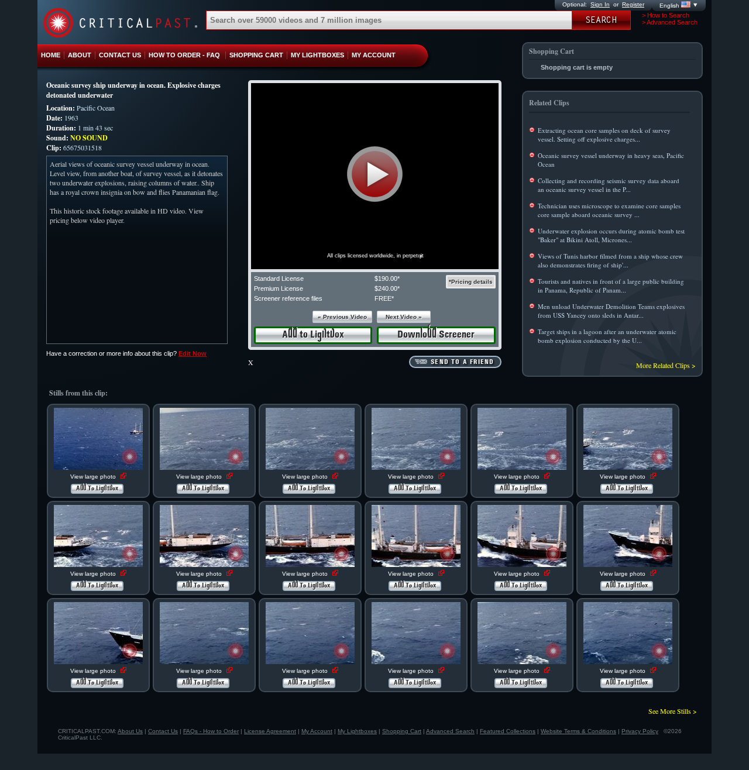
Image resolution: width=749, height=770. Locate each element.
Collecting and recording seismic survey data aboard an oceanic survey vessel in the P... (608, 185)
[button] (375, 174)
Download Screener (436, 335)
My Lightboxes (357, 731)
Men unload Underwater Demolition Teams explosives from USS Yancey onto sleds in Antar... (611, 310)
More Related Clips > (666, 365)
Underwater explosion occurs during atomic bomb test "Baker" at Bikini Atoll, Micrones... (611, 235)
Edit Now (192, 353)
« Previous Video (342, 317)
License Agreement (270, 731)
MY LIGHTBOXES (317, 55)
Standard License (279, 278)
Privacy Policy (639, 731)
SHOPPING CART (256, 55)
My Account (316, 731)
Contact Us (163, 731)
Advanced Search (450, 731)
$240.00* (387, 288)
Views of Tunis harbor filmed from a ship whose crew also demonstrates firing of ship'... (610, 260)
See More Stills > (672, 711)
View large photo (94, 476)
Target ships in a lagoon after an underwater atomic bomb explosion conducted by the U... (607, 336)
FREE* (384, 298)
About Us (130, 731)
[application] (375, 176)
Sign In (600, 4)
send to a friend (462, 362)
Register (633, 4)
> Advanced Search (670, 22)
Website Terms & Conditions (578, 731)
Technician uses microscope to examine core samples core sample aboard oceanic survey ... (609, 210)
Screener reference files (288, 298)
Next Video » (404, 317)
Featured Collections (507, 731)
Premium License (278, 288)
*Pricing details (471, 282)
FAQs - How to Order (211, 731)
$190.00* (387, 278)
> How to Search (665, 15)
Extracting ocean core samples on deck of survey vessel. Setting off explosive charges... (604, 134)
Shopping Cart (401, 731)
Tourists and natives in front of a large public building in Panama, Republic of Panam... (611, 285)
